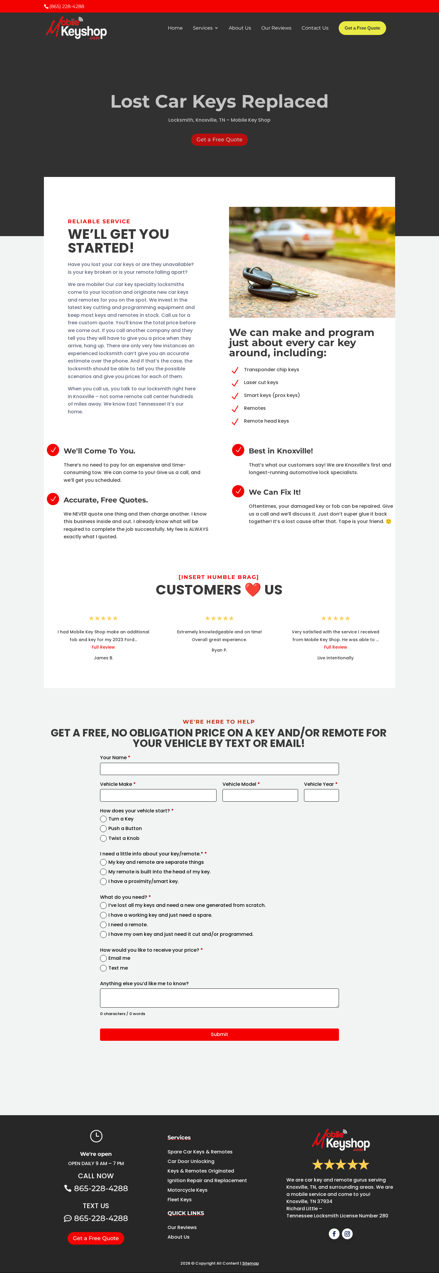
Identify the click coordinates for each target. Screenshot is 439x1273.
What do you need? (125, 897)
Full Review (103, 647)
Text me (118, 968)
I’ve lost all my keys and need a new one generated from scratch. (187, 905)
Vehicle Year (321, 784)
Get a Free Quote (219, 139)
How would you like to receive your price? (151, 950)
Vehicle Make (118, 784)
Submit (219, 1034)
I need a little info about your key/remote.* (153, 854)
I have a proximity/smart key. (143, 881)
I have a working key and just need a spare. (160, 915)
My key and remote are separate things (156, 862)
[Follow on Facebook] (334, 1233)
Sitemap (250, 1263)
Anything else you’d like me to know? (144, 983)
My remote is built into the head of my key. (159, 872)
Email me (119, 958)
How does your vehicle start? (137, 811)
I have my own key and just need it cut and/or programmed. (181, 934)
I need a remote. (128, 924)
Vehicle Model (241, 784)
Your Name (115, 757)
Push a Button (125, 828)
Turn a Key (120, 819)
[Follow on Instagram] (347, 1233)
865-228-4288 (101, 1188)
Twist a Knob (123, 838)
